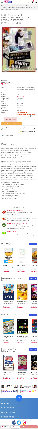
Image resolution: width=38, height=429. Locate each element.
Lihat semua (33, 244)
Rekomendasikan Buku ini (28, 132)
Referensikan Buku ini (8, 135)
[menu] (2, 2)
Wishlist (5, 427)
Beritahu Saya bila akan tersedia (12, 124)
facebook (14, 422)
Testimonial (31, 227)
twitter (19, 422)
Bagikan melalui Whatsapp (29, 128)
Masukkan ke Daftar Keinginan (7, 129)
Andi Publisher (21, 96)
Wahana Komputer (22, 93)
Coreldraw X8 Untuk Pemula (24, 336)
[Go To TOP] (19, 398)
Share (15, 427)
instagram (23, 422)
